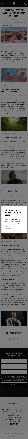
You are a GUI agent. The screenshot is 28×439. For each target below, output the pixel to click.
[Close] (22, 210)
